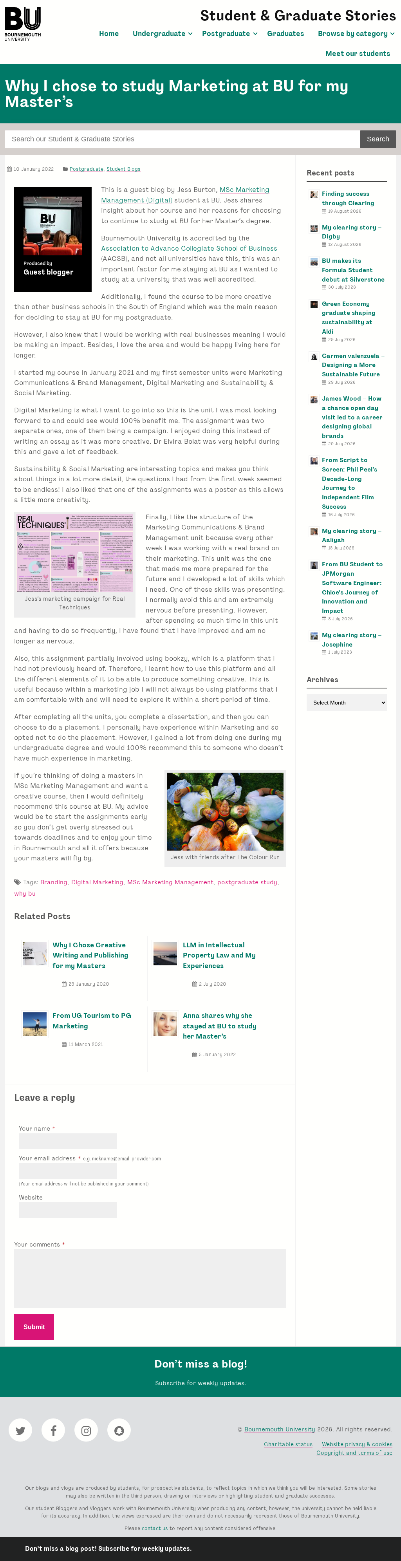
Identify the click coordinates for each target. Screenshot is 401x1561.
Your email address (90, 1158)
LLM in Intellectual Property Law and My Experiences (219, 955)
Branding (53, 882)
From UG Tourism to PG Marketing (91, 1020)
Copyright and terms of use (354, 1452)
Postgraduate (226, 33)
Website (31, 1197)
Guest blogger (48, 272)
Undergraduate (159, 33)
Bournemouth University (23, 24)
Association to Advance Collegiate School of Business (189, 248)
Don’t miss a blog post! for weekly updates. (108, 1549)
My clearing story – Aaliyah (352, 535)
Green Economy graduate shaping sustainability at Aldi (349, 318)
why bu (25, 893)
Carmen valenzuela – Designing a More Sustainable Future (353, 365)
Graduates (285, 33)
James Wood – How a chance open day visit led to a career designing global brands (352, 417)
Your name (35, 1128)
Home (109, 33)
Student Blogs (124, 169)
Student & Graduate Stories (298, 15)
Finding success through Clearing (348, 198)
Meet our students (357, 53)
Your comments (38, 1244)
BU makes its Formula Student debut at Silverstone (353, 270)
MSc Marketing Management (170, 882)
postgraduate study (247, 882)
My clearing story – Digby (352, 232)
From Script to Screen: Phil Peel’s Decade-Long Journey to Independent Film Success (349, 483)
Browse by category (353, 33)
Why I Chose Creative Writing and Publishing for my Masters (90, 955)
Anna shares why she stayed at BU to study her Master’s (219, 1026)
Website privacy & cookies (357, 1444)
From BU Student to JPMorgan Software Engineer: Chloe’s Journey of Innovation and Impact (352, 587)
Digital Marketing (97, 882)
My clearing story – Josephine (352, 640)
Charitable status (288, 1444)
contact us (155, 1528)
